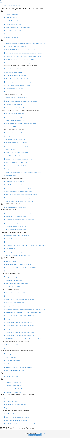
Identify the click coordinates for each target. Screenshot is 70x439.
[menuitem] (1, 3)
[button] (1, 1)
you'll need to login (41, 433)
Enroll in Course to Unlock (35, 435)
